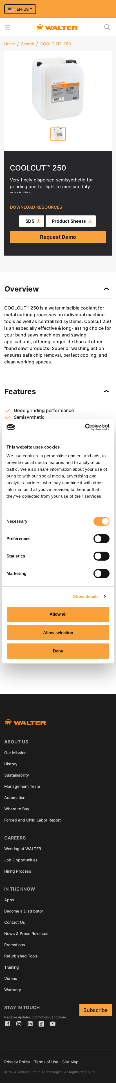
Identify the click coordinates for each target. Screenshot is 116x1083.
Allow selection (58, 632)
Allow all (58, 614)
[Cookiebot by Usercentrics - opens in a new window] (85, 427)
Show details (86, 596)
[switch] (101, 538)
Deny (58, 651)
